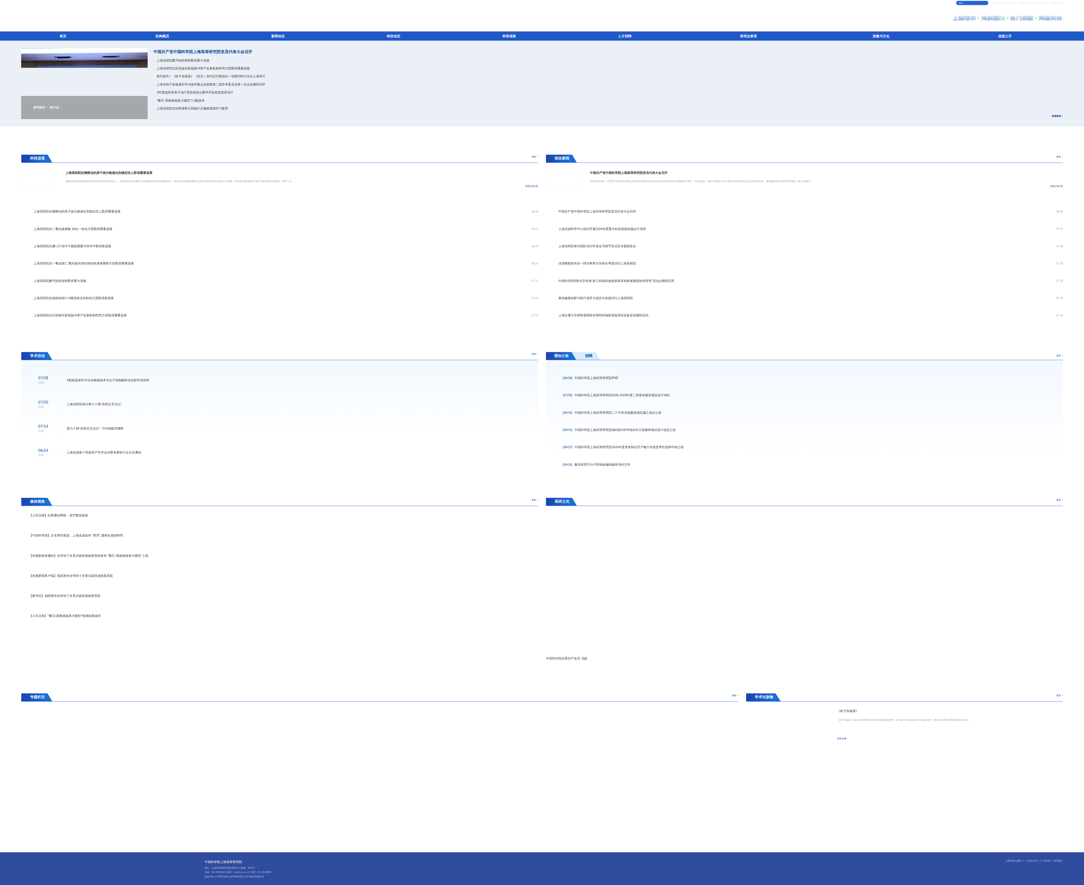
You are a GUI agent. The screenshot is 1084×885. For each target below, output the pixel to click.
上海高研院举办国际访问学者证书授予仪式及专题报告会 (597, 246)
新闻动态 (278, 36)
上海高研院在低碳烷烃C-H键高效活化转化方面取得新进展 (74, 298)
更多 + (535, 156)
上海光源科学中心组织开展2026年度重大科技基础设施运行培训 (602, 229)
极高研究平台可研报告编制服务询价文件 (596, 464)
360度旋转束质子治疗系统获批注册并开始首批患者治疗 (195, 92)
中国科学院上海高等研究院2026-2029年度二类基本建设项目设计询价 (616, 395)
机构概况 (162, 36)
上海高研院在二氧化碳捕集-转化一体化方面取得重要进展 (73, 229)
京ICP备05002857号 (254, 876)
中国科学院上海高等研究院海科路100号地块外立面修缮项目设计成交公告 (619, 429)
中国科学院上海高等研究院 (223, 862)
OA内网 (1046, 861)
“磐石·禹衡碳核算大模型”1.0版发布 (181, 100)
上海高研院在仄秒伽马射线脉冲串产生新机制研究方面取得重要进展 (203, 68)
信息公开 (1005, 36)
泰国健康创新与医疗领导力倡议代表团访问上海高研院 (595, 298)
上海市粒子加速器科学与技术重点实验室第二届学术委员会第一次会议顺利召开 (211, 84)
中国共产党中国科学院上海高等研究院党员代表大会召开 (203, 52)
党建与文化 (881, 36)
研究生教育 (748, 36)
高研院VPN (1057, 3)
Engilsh (1012, 3)
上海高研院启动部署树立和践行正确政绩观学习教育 (192, 108)
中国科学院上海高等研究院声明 (590, 378)
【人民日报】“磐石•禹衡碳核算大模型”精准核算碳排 (65, 615)
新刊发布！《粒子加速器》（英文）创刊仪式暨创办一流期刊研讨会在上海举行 (211, 76)
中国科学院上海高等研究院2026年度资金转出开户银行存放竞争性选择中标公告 (623, 447)
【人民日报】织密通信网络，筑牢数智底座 (58, 515)
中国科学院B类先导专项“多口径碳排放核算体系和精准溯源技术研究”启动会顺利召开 (616, 280)
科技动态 (393, 36)
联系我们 (1058, 861)
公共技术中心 (1032, 861)
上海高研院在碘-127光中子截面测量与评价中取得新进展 (72, 246)
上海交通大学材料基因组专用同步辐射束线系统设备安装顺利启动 (603, 315)
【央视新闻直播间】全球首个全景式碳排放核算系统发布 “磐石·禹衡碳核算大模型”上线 (88, 555)
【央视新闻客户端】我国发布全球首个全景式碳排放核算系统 (71, 575)
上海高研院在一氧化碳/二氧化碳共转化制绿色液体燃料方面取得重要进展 (84, 263)
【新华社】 (64, 595)
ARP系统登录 (1040, 3)
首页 (63, 36)
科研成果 (509, 36)
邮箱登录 (1024, 3)
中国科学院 (998, 3)
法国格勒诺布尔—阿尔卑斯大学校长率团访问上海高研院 (597, 263)
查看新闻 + (1057, 116)
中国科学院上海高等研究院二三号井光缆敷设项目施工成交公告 (612, 412)
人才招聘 (624, 36)
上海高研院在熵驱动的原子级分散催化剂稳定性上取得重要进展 (77, 211)
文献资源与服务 (1014, 861)
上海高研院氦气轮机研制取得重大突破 (183, 60)
